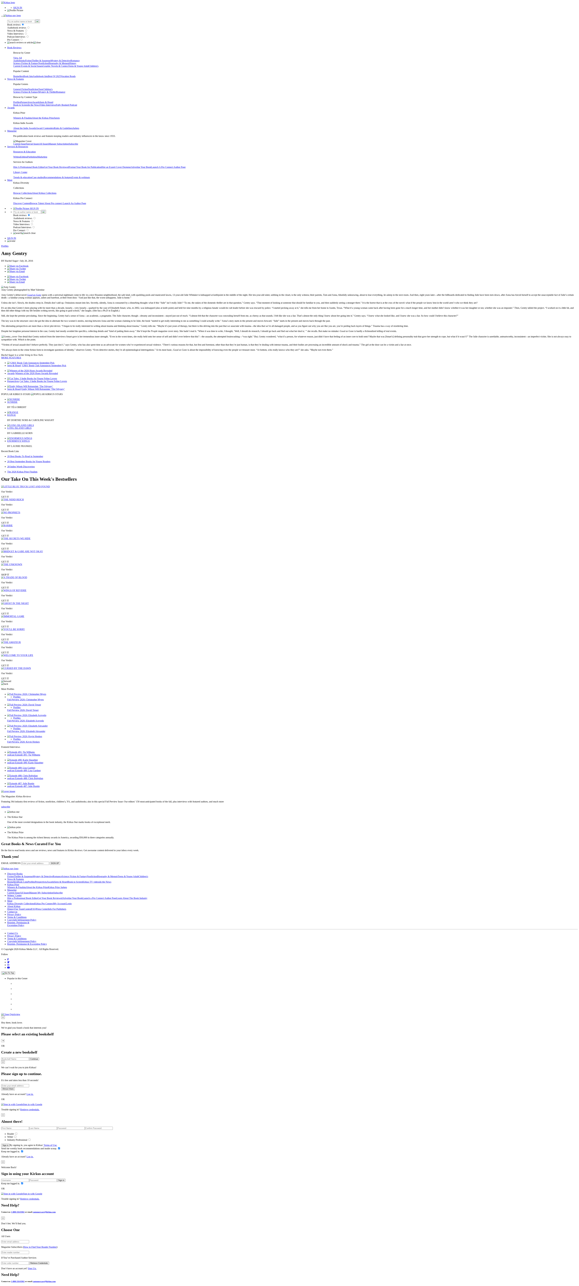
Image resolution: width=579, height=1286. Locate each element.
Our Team (19, 909)
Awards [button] (11, 107)
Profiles (17, 102)
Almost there (8, 1089)
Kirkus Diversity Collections (20, 903)
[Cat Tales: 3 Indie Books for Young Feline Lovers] (32, 378)
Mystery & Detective (61, 60)
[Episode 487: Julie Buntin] (20, 783)
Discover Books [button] (15, 873)
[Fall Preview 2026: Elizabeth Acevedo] (26, 715)
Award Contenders (45, 128)
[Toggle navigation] (2, 16)
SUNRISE (12, 402)
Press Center (42, 909)
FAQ (33, 909)
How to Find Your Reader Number (40, 1247)
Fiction (28, 60)
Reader (11, 1134)
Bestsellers (18, 76)
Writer (10, 1137)
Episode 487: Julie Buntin (27, 786)
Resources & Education (24, 151)
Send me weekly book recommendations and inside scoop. (29, 1148)
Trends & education (22, 177)
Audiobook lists (40, 76)
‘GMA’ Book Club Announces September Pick (43, 365)
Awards (36, 102)
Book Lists (22, 882)
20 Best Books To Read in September (25, 456)
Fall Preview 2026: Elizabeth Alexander (26, 731)
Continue (34, 1059)
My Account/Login (62, 903)
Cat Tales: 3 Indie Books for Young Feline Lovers (43, 381)
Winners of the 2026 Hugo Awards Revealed (36, 373)
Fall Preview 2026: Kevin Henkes (23, 742)
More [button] (9, 180)
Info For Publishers (57, 909)
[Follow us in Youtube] (8, 967)
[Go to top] (8, 973)
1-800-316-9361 (18, 1212)
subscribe (5, 806)
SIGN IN (17, 7)
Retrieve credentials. (30, 1109)
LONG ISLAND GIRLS (19, 428)
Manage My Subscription (41, 892)
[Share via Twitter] (16, 268)
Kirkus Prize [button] (13, 884)
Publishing (32, 157)
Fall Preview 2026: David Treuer (23, 710)
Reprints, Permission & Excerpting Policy (18, 924)
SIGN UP (55, 863)
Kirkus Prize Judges (57, 887)
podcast (11, 755)
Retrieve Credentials (39, 1263)
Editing (23, 157)
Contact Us (12, 933)
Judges (76, 128)
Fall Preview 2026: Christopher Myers (25, 699)
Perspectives (26, 102)
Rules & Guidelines (63, 128)
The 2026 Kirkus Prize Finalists (22, 471)
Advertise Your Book (141, 167)
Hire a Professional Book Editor (22, 898)
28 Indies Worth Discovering (21, 466)
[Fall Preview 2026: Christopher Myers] (26, 694)
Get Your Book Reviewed (56, 167)
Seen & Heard (46, 102)
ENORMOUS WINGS (18, 441)
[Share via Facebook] (17, 266)
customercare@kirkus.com (44, 1212)
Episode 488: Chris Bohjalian (29, 778)
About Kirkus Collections (44, 193)
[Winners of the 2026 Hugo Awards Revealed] (29, 370)
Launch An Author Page (74, 203)
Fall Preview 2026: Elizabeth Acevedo (25, 720)
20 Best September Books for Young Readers (28, 461)
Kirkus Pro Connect (43, 903)
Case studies (38, 177)
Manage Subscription (59, 144)
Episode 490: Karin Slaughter (29, 762)
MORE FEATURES (11, 357)
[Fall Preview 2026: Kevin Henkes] (24, 736)
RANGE (11, 415)
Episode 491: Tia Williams (27, 755)
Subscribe (73, 144)
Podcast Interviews (16, 36)
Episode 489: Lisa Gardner (28, 770)
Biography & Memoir (59, 63)
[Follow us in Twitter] (8, 962)
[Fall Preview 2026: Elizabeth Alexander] (27, 726)
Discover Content (21, 203)
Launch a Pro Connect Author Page (100, 898)
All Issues (44, 144)
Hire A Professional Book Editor (28, 167)
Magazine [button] (12, 131)
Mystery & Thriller (47, 92)
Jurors (57, 118)
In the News (34, 105)
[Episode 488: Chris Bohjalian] (22, 775)
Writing (16, 157)
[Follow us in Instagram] (8, 965)
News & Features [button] (15, 79)
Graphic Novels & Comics (55, 66)
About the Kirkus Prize (43, 118)
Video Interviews (15, 33)
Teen (40, 89)
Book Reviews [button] (14, 47)
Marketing (42, 157)
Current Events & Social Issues (28, 66)
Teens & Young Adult (78, 66)
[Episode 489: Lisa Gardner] (21, 768)
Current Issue (19, 144)
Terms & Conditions (17, 917)
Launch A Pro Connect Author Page (168, 167)
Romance (75, 60)
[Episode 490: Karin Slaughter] (22, 760)
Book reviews (14, 24)
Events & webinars (81, 177)
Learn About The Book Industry (132, 898)
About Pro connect (53, 203)
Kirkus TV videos (91, 882)
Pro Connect (13, 39)
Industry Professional (17, 1140)
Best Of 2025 (54, 76)
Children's (93, 66)
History (72, 63)
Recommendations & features (58, 177)
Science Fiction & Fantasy (25, 63)
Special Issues (32, 144)
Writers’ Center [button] (14, 895)
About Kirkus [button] (13, 906)
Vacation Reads (68, 76)
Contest (27, 909)
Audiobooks (19, 60)
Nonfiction (43, 63)
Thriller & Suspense (41, 60)
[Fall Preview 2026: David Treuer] (24, 704)
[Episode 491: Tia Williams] (21, 752)
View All (17, 58)
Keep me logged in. (11, 1151)
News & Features (15, 30)
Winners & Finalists (22, 118)
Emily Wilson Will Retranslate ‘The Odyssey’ (43, 389)
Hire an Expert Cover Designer (116, 167)
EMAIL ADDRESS (11, 863)
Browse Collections (22, 193)
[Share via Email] (16, 271)
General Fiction (20, 89)
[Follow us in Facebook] (8, 959)
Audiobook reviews (17, 27)
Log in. (30, 1094)
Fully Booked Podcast (66, 105)
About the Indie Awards (24, 128)
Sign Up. (32, 1268)
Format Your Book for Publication (85, 167)
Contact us (12, 911)
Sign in (5, 1145)
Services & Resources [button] (17, 146)
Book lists (28, 76)
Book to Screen (20, 105)
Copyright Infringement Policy (21, 920)
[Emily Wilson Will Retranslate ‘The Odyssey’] (30, 386)
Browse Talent (37, 203)
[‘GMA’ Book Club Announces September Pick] (30, 363)
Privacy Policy (14, 914)
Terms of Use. (50, 1145)
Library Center (20, 172)
